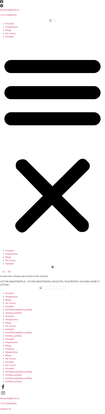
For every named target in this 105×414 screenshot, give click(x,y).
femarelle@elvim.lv (9, 9)
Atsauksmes (11, 26)
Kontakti (9, 36)
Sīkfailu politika (13, 313)
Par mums (10, 33)
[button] (52, 143)
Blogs (8, 30)
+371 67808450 (8, 15)
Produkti (9, 23)
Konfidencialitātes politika (18, 309)
